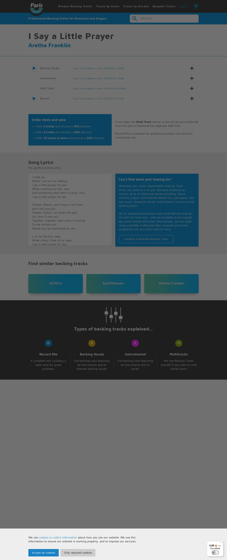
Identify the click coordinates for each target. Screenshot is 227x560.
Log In (183, 6)
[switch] (215, 552)
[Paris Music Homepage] (36, 8)
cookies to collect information (58, 537)
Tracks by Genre (108, 6)
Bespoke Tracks (164, 6)
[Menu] (221, 543)
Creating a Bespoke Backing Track (146, 239)
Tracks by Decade (136, 6)
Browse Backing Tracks (75, 6)
